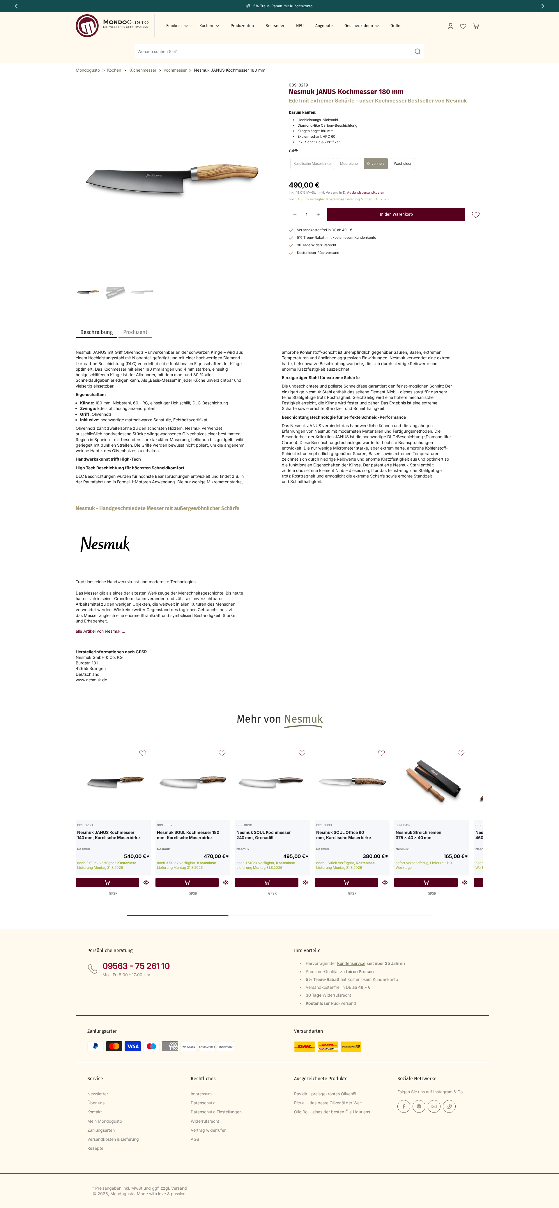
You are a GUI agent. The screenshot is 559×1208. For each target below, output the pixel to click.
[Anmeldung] (450, 26)
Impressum (201, 1093)
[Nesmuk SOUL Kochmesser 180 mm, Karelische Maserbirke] (193, 782)
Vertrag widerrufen (209, 1130)
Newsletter (97, 1093)
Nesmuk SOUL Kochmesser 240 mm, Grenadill (263, 835)
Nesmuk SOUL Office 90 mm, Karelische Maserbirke (343, 835)
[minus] (295, 214)
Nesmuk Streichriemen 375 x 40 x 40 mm (418, 835)
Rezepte (95, 1148)
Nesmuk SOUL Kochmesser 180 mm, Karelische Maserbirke (188, 835)
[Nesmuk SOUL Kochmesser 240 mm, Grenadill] (272, 782)
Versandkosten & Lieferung (113, 1139)
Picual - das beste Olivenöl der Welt (328, 1102)
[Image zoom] (173, 179)
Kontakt (94, 1111)
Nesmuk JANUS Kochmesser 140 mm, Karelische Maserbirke (108, 835)
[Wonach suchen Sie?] (417, 51)
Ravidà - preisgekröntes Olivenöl (325, 1093)
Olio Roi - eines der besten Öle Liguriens (332, 1111)
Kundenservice (351, 963)
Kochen (114, 70)
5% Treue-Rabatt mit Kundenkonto (283, 6)
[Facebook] (403, 1106)
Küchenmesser (142, 70)
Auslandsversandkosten (365, 192)
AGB (195, 1139)
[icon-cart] (475, 26)
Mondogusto (88, 70)
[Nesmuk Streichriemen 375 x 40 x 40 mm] (431, 782)
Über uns (96, 1102)
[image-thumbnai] (88, 292)
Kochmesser (175, 70)
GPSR (113, 894)
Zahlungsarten (101, 1130)
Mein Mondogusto (104, 1121)
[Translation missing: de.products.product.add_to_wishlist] (463, 26)
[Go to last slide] (15, 6)
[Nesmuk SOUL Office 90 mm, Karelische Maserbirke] (352, 782)
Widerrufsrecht (205, 1121)
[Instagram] (419, 1106)
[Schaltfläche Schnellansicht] (146, 882)
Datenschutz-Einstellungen (216, 1111)
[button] (396, 214)
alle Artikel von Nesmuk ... (100, 631)
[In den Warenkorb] (107, 882)
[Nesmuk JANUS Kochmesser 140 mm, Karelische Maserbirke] (113, 782)
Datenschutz (203, 1102)
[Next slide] (543, 6)
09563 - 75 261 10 (136, 966)
